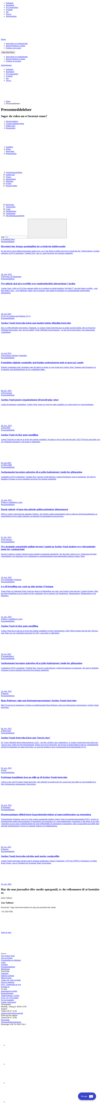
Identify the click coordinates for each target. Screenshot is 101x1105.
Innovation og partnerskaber (17, 43)
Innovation (10, 151)
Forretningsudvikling (14, 172)
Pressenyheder (11, 186)
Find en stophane (7, 982)
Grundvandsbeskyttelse (15, 124)
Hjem (8, 101)
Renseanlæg (10, 128)
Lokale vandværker (8, 1002)
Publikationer (11, 211)
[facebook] (24, 1064)
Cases (8, 209)
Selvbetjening (11, 16)
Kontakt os (5, 987)
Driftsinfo (9, 3)
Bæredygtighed (12, 121)
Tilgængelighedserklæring (11, 1022)
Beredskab (10, 5)
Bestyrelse (10, 205)
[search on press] (47, 228)
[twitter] (24, 1083)
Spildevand (10, 175)
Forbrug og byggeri (13, 48)
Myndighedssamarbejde (15, 216)
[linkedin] (24, 1045)
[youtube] (24, 1102)
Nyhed (8, 183)
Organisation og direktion (11, 960)
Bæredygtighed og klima (15, 46)
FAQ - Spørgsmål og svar (11, 984)
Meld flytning (6, 978)
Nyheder (9, 10)
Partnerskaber (11, 153)
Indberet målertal (7, 976)
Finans (8, 177)
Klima (8, 149)
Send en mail (6, 932)
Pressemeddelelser (8, 967)
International (11, 179)
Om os (8, 14)
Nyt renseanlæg (12, 7)
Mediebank (5, 969)
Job (7, 12)
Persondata (5, 1020)
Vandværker (10, 207)
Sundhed (9, 147)
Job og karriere (7, 958)
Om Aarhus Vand (8, 956)
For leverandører (7, 1000)
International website (9, 991)
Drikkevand (10, 126)
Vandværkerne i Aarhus (10, 995)
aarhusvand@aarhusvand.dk (12, 1013)
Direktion (9, 181)
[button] (8, 52)
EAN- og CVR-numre (9, 998)
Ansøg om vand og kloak (11, 980)
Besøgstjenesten (7, 993)
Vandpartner (10, 213)
